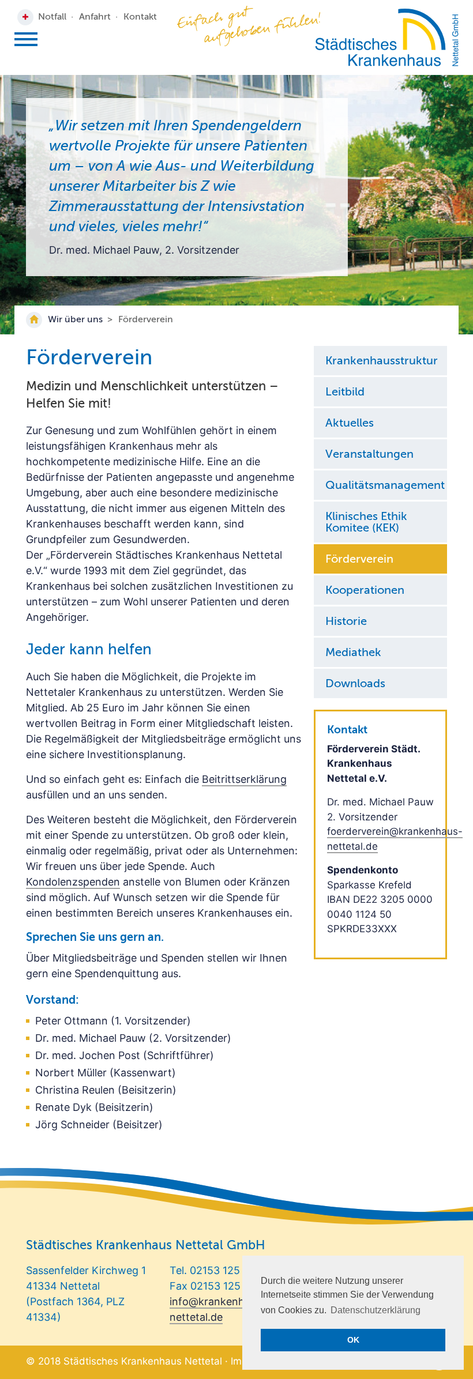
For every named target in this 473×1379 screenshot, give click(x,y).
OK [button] (353, 1339)
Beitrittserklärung (244, 779)
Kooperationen (364, 591)
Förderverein (359, 560)
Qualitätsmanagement (385, 486)
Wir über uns (75, 320)
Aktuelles (349, 423)
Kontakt (140, 17)
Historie (346, 622)
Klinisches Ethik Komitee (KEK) (366, 522)
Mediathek (353, 653)
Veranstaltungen (369, 455)
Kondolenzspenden (73, 882)
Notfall (52, 17)
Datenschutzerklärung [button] (376, 1310)
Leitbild (345, 392)
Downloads (355, 684)
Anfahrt (95, 17)
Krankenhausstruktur (381, 361)
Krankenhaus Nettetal (387, 37)
